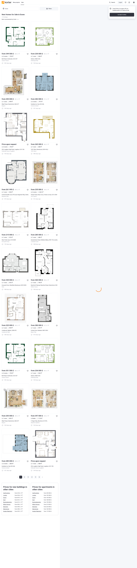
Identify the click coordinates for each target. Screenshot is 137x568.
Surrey (4, 497)
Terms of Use (125, 10)
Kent (4, 500)
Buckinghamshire (7, 502)
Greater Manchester (8, 511)
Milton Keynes (6, 504)
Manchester (6, 509)
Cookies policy (116, 10)
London (5, 495)
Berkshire (5, 506)
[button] (24, 477)
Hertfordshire (6, 493)
